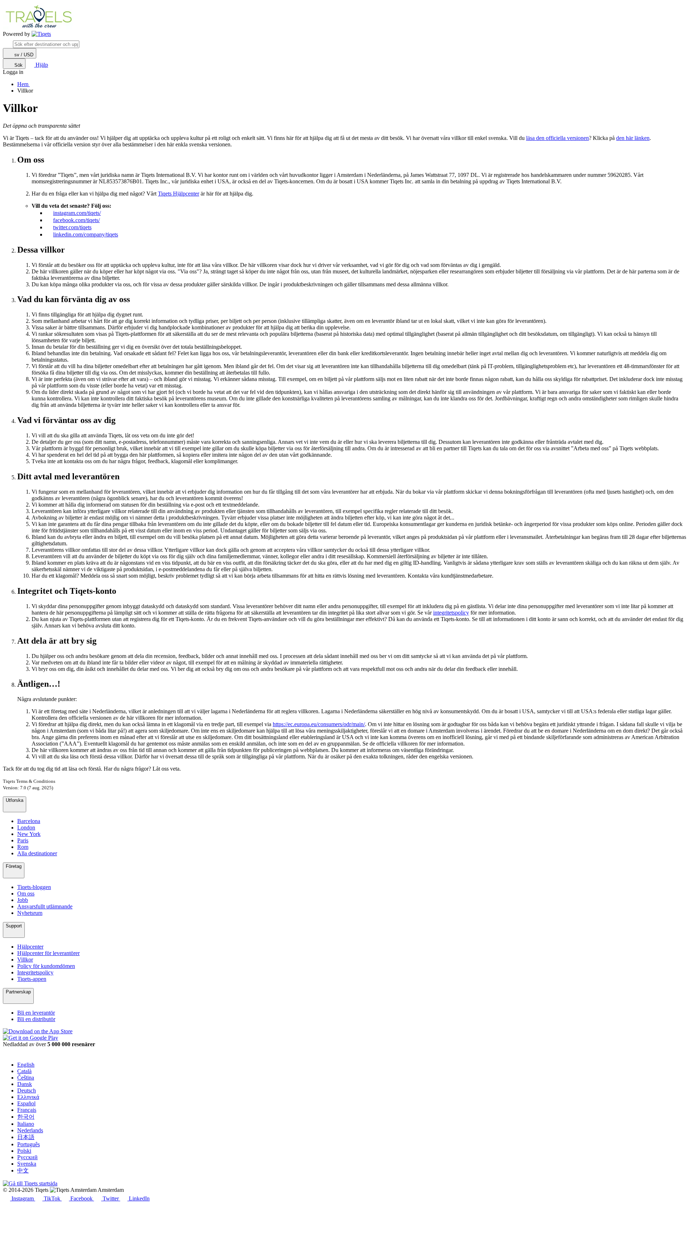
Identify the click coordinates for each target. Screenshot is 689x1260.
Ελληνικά (28, 1097)
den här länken (633, 138)
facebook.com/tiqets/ (76, 220)
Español (26, 1103)
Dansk (24, 1084)
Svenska (26, 1164)
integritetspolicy (451, 613)
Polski (24, 1151)
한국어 (25, 1117)
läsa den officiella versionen (557, 138)
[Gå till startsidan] (41, 34)
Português (28, 1144)
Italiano (25, 1124)
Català (24, 1071)
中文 (23, 1170)
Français (26, 1110)
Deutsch (26, 1090)
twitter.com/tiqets (72, 227)
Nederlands (30, 1130)
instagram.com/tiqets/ (77, 213)
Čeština (25, 1078)
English (25, 1065)
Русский (27, 1157)
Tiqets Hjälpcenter (178, 194)
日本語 (25, 1137)
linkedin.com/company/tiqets (85, 234)
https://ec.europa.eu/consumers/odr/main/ (319, 724)
